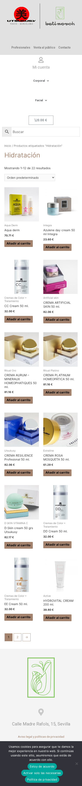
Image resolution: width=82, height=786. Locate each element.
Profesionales (20, 47)
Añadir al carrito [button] (18, 243)
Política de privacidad (42, 779)
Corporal (39, 80)
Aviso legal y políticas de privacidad (41, 736)
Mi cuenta (41, 67)
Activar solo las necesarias (42, 773)
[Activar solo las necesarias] (76, 763)
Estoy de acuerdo (42, 766)
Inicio (7, 145)
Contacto (64, 47)
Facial (39, 100)
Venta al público (44, 47)
